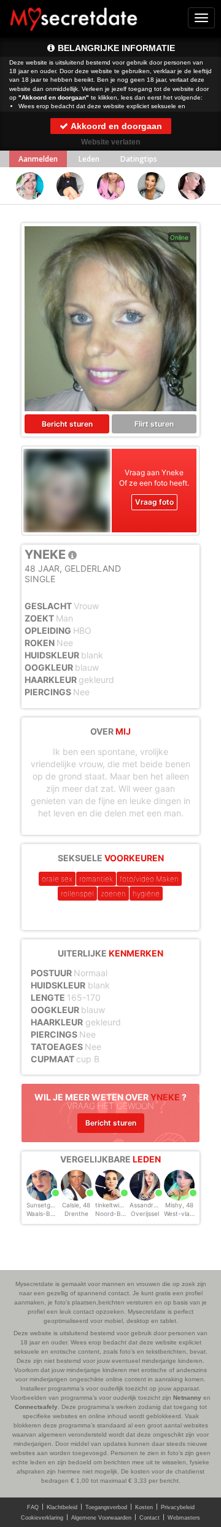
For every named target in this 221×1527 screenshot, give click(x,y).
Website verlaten (110, 142)
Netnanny (187, 1397)
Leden (89, 159)
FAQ (33, 1507)
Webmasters (184, 1518)
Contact (149, 1518)
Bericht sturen (67, 423)
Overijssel (145, 1213)
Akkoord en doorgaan (115, 126)
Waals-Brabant (48, 1213)
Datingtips (138, 159)
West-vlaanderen (189, 1213)
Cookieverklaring (42, 1518)
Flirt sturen (154, 423)
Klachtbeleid (62, 1507)
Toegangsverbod (106, 1507)
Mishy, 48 (179, 1205)
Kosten (144, 1507)
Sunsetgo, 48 (45, 1205)
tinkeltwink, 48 (116, 1205)
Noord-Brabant (118, 1213)
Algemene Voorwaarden (101, 1518)
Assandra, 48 (149, 1205)
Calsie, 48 (76, 1205)
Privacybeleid (178, 1507)
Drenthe (76, 1213)
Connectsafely (36, 1406)
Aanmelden (38, 159)
